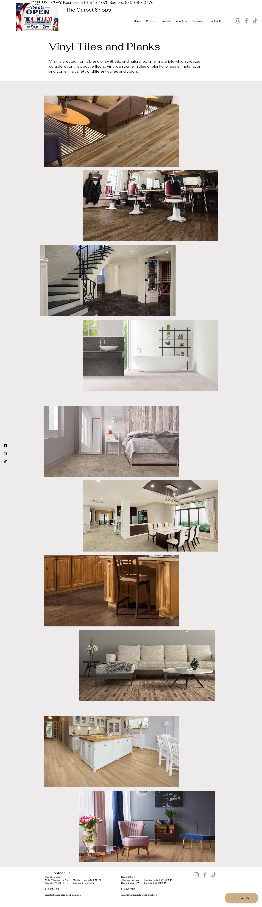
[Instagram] (237, 20)
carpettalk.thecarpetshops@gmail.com (63, 894)
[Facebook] (246, 20)
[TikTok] (254, 20)
